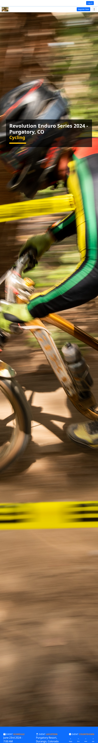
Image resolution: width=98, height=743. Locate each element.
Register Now (83, 9)
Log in (90, 3)
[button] (10, 3)
